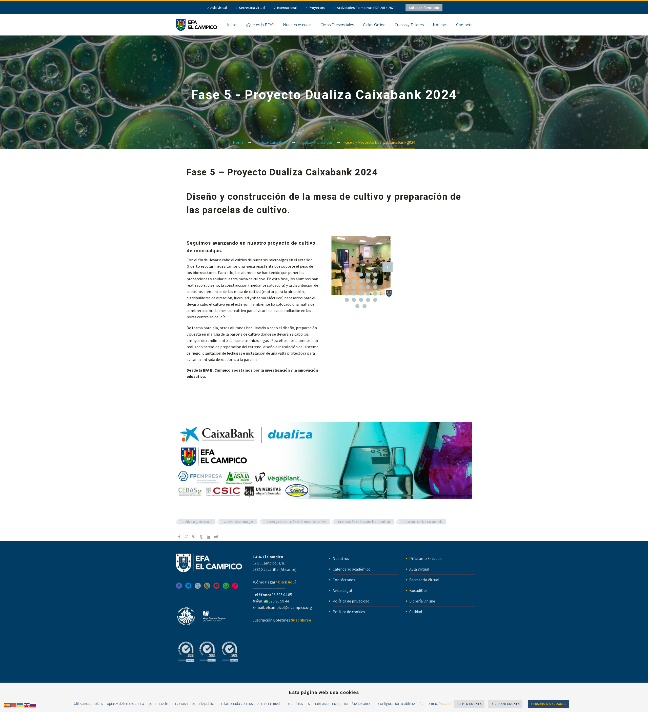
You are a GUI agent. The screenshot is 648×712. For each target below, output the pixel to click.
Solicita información (424, 7)
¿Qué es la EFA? (260, 25)
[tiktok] (235, 587)
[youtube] (216, 587)
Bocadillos (418, 590)
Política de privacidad (351, 601)
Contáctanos (344, 579)
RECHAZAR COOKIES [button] (505, 704)
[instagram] (207, 587)
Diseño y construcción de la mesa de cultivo (296, 522)
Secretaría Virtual (252, 7)
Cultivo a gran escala (197, 522)
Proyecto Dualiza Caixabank (422, 522)
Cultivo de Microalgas (238, 522)
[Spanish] (7, 704)
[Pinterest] (194, 537)
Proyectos (317, 7)
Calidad (415, 611)
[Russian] (33, 704)
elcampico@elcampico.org (289, 607)
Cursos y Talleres (409, 25)
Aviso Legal (342, 590)
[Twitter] (187, 537)
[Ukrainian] (20, 704)
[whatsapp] (226, 587)
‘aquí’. (447, 703)
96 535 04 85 (281, 594)
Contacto (464, 25)
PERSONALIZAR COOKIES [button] (548, 704)
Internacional (287, 7)
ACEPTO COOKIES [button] (469, 704)
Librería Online (422, 601)
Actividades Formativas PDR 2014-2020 (366, 7)
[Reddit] (216, 537)
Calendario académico (352, 569)
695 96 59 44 (278, 601)
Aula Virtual (218, 7)
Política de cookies (349, 611)
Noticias (440, 25)
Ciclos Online (374, 25)
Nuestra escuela (297, 25)
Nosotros (341, 558)
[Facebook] (179, 537)
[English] (27, 704)
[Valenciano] (13, 704)
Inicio (231, 25)
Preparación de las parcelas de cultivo (364, 522)
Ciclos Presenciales (337, 25)
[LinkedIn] (209, 537)
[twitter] (198, 587)
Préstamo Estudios (425, 558)
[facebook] (179, 587)
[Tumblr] (201, 537)
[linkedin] (188, 587)
